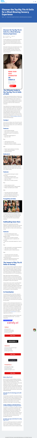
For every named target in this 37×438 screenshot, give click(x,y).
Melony (13, 36)
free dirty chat (13, 311)
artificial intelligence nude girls (16, 116)
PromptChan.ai (8, 364)
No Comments (6, 37)
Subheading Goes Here (11, 222)
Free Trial (12, 335)
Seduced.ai (7, 345)
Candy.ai (7, 327)
